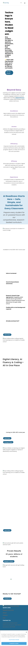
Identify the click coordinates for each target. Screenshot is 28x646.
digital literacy (19, 98)
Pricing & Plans (8, 442)
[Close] (26, 632)
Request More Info (8, 610)
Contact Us (7, 598)
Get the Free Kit (8, 72)
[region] (14, 638)
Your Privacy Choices (14, 639)
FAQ (4, 618)
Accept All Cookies (14, 643)
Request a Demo (8, 561)
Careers (5, 615)
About (5, 613)
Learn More (7, 334)
